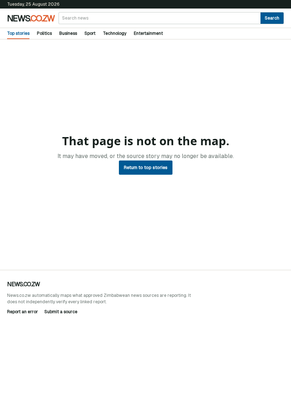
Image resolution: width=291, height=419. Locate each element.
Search (272, 18)
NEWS (30, 18)
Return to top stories (146, 167)
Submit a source (60, 312)
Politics (44, 33)
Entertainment (148, 33)
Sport (89, 33)
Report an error (22, 312)
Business (68, 33)
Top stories (18, 33)
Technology (114, 33)
